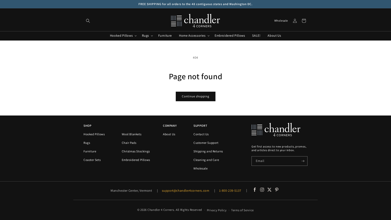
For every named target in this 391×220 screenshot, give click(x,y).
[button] (87, 20)
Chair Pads (129, 143)
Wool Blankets (132, 134)
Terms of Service (242, 210)
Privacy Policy (217, 210)
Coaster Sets (92, 160)
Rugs (86, 143)
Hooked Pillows (94, 134)
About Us (169, 134)
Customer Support (206, 143)
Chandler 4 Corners (160, 210)
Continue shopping (195, 96)
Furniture (89, 151)
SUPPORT (200, 126)
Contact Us (201, 134)
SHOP (87, 126)
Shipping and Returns (208, 151)
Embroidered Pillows (136, 160)
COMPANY (170, 126)
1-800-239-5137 (230, 190)
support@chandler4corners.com (185, 190)
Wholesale (281, 20)
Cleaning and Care (206, 160)
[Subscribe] (302, 161)
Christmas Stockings (136, 151)
